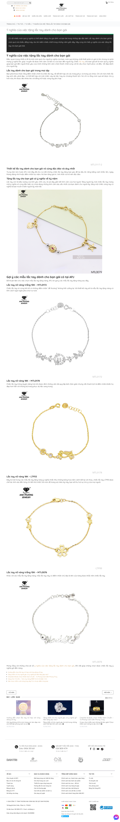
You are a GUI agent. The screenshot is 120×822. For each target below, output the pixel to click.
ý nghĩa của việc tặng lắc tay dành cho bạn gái (54, 666)
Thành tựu (10, 783)
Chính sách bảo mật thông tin (70, 788)
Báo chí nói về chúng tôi (14, 780)
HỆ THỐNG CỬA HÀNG (20, 6)
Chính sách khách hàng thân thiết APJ (72, 793)
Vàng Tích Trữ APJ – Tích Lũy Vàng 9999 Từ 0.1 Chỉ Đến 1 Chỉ (27, 679)
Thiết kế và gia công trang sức (43, 783)
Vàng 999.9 (102, 16)
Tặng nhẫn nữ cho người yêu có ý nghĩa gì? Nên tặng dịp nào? (28, 674)
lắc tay (82, 61)
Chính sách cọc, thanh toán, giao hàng (72, 778)
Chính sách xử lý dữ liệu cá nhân (71, 790)
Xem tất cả (109, 698)
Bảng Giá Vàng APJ (94, 788)
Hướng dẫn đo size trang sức (42, 786)
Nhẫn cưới (47, 16)
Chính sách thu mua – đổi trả (70, 783)
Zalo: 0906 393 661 (27, 748)
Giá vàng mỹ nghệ (39, 793)
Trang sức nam (92, 16)
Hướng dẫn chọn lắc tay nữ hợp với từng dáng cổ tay (25, 672)
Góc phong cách (94, 786)
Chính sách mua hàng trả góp (70, 786)
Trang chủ (11, 24)
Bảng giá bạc (20, 10)
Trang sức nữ (80, 16)
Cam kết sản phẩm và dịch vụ (43, 790)
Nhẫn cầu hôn (37, 16)
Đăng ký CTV (10, 790)
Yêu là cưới (92, 783)
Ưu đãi (18, 16)
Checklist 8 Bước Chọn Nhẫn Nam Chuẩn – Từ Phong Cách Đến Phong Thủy (32, 677)
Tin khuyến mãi (93, 780)
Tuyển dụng (10, 786)
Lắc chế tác (69, 16)
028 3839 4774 (62, 748)
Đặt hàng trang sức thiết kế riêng (44, 778)
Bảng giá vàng (20, 8)
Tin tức (20, 24)
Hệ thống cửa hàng (12, 793)
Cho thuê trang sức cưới (41, 780)
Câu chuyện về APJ (12, 778)
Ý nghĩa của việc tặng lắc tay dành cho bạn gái (37, 30)
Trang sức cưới (58, 16)
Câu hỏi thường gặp (40, 788)
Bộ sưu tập (26, 16)
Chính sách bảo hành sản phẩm (70, 780)
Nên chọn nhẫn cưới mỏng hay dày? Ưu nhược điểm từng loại (28, 681)
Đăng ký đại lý (11, 788)
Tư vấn (28, 24)
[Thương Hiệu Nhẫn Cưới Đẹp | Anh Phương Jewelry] (61, 7)
